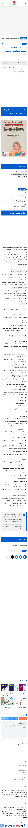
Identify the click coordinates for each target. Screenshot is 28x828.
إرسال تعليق (21, 724)
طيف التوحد (22, 195)
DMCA (24, 772)
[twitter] (22, 826)
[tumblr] (11, 826)
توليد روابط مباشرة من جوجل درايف (18, 779)
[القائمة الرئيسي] (26, 3)
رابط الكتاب (21, 73)
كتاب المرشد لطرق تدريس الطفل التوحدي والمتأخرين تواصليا (15, 200)
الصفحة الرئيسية (22, 765)
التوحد (24, 44)
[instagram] (17, 826)
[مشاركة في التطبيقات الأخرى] (8, 557)
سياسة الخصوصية (22, 770)
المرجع (7, 823)
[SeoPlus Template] (21, 823)
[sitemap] (6, 826)
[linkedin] (9, 826)
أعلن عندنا (24, 777)
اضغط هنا (15, 545)
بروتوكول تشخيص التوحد (19, 206)
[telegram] (14, 826)
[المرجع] (14, 3)
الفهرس (24, 774)
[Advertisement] (14, 21)
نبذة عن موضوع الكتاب (19, 71)
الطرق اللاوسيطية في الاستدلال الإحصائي (10, 38)
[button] (20, 557)
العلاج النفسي (12, 551)
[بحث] (2, 3)
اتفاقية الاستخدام (22, 767)
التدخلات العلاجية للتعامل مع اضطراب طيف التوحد (13, 67)
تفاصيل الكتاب (21, 69)
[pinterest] (19, 826)
